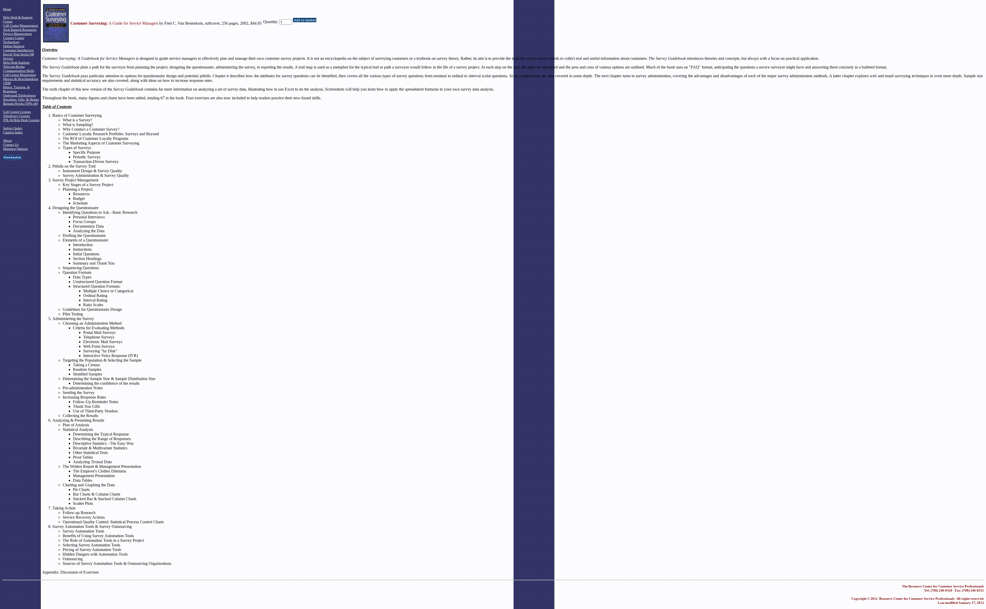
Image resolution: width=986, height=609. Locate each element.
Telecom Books (14, 67)
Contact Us (10, 145)
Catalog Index (13, 132)
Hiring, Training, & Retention (16, 89)
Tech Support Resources (19, 30)
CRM (7, 83)
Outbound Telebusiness (19, 95)
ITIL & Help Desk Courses (21, 120)
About (7, 140)
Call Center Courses (17, 112)
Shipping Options (15, 149)
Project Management (17, 34)
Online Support (13, 46)
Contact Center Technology (13, 40)
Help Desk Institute (16, 62)
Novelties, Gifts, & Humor (21, 99)
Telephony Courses (16, 116)
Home (7, 9)
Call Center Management (20, 25)
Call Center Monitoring (19, 75)
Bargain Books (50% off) (20, 103)
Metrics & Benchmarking (20, 79)
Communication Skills (18, 71)
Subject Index (12, 128)
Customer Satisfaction (18, 50)
